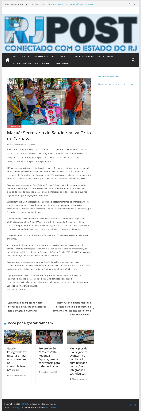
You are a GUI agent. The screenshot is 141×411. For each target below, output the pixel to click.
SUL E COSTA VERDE (84, 56)
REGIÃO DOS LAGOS (61, 56)
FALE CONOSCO (63, 63)
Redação (34, 144)
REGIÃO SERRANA (21, 56)
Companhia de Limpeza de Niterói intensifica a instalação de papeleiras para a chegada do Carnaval (27, 306)
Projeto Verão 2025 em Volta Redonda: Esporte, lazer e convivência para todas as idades (49, 357)
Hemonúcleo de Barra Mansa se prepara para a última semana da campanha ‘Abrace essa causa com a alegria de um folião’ (72, 308)
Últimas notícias (14, 126)
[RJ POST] (7, 60)
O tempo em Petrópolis (108, 76)
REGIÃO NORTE (41, 56)
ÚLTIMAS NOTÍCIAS (22, 63)
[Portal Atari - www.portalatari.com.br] (116, 84)
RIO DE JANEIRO (105, 56)
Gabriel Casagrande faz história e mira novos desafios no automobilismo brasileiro (17, 359)
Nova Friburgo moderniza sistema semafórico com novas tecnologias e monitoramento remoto (66, 5)
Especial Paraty (43, 63)
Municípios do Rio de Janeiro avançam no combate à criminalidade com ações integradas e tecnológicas (79, 361)
